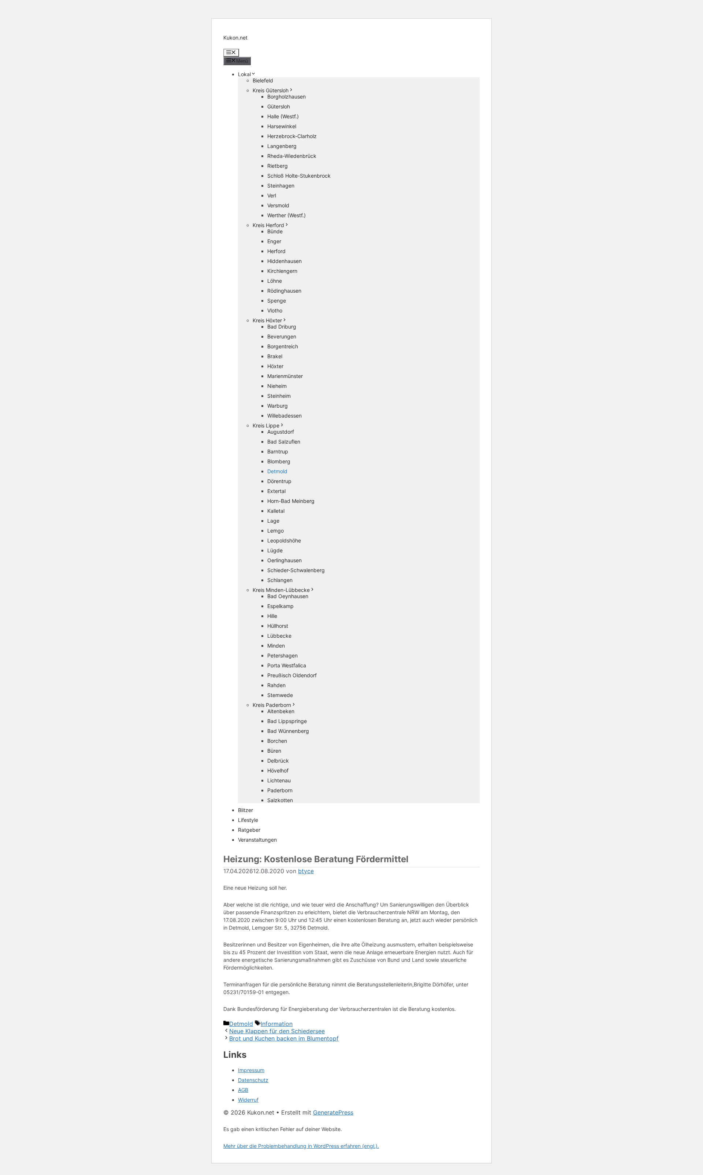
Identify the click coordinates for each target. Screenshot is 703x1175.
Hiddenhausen (284, 261)
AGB (243, 1090)
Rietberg (277, 166)
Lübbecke (279, 636)
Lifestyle (248, 820)
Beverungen (281, 336)
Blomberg (278, 461)
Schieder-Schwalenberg (296, 570)
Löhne (274, 281)
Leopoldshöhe (284, 540)
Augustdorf (280, 432)
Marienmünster (285, 376)
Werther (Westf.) (286, 215)
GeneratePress (333, 1112)
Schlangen (280, 580)
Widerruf (248, 1100)
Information (277, 1023)
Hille (272, 616)
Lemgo (275, 530)
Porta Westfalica (286, 665)
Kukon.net (235, 37)
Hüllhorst (277, 626)
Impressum (251, 1070)
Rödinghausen (284, 291)
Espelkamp (280, 606)
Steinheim (279, 396)
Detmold (277, 471)
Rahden (276, 685)
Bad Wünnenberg (288, 731)
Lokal (244, 74)
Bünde (275, 231)
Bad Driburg (281, 326)
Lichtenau (279, 780)
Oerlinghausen (284, 560)
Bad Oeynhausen (287, 596)
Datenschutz (253, 1080)
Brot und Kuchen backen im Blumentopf (284, 1038)
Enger (274, 241)
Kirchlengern (282, 271)
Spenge (276, 300)
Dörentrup (279, 481)
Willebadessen (284, 415)
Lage (273, 521)
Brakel (274, 356)
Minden (276, 645)
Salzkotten (280, 800)
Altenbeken (280, 711)
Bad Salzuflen (283, 441)
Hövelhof (278, 770)
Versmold (278, 205)
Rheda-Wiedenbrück (291, 156)
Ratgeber (249, 830)
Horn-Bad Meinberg (291, 501)
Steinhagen (280, 185)
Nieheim (277, 386)
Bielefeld (263, 80)
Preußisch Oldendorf (292, 675)
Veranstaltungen (257, 840)
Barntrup (277, 451)
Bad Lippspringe (287, 721)
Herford (276, 251)
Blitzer (245, 810)
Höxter (275, 366)
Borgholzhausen (286, 96)
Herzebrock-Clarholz (292, 136)
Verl (271, 195)
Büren (274, 751)
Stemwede (280, 695)
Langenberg (282, 146)
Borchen (277, 741)
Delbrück (278, 760)
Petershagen (282, 655)
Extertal (276, 491)
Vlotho (274, 310)
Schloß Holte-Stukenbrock (299, 176)
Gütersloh (278, 106)
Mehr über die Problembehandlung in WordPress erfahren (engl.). (301, 1146)
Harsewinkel (281, 126)
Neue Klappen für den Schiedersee (277, 1031)
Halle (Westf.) (283, 116)
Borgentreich (282, 346)
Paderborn (280, 790)
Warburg (277, 406)
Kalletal (275, 511)
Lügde (275, 550)
